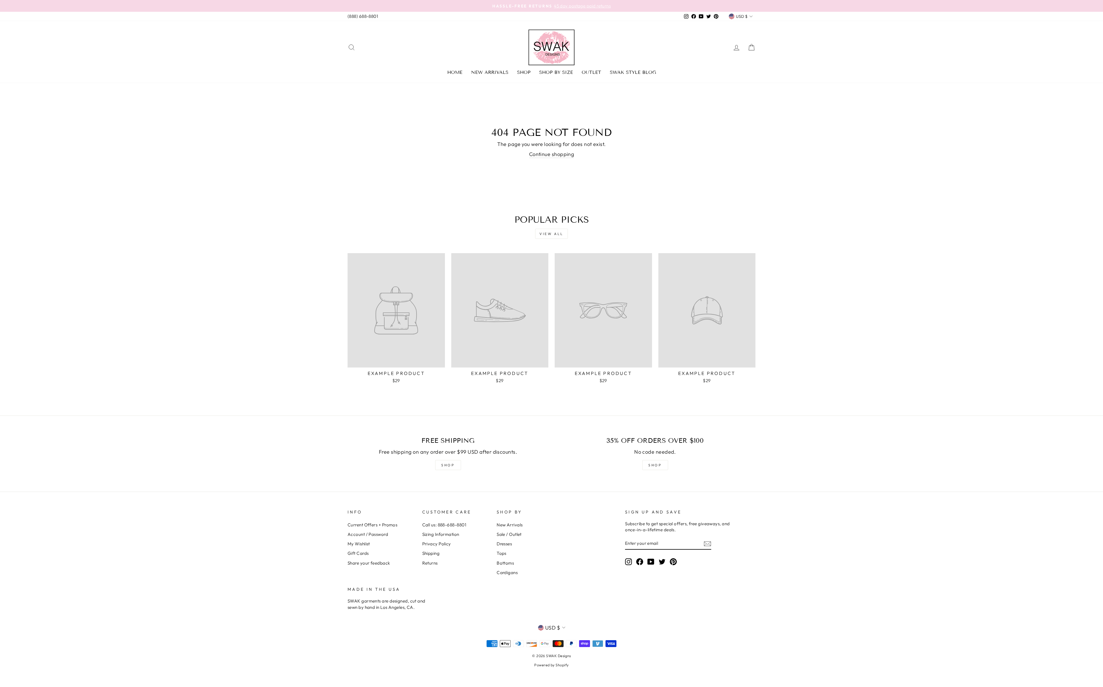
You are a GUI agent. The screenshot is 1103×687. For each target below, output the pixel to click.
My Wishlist (359, 543)
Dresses (504, 543)
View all (551, 234)
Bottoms (505, 563)
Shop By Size (556, 72)
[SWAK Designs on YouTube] (650, 561)
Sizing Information (440, 534)
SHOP (447, 465)
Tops (501, 553)
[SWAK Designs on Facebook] (639, 561)
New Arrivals (489, 72)
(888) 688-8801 (363, 16)
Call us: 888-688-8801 (444, 525)
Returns (430, 563)
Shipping (431, 553)
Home (454, 72)
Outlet (591, 72)
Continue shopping (551, 154)
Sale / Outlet (509, 534)
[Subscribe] (707, 543)
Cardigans (507, 572)
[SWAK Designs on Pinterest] (673, 561)
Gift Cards (358, 553)
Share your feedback (369, 563)
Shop (524, 72)
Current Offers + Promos (372, 525)
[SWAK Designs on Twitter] (662, 561)
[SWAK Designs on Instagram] (628, 561)
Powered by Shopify (551, 665)
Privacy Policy (436, 543)
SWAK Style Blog (633, 72)
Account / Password (368, 534)
